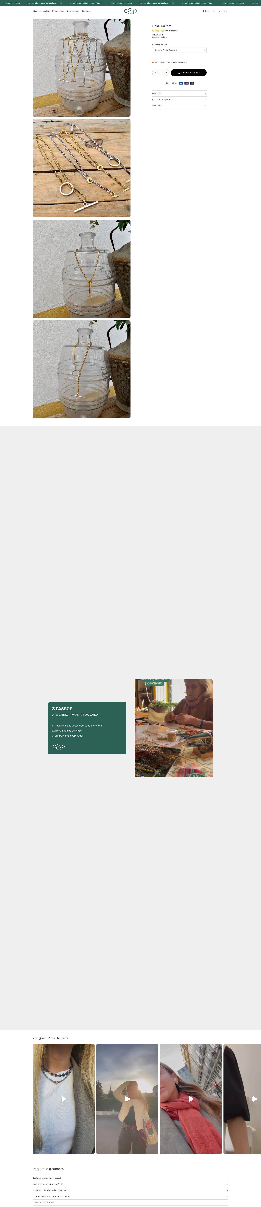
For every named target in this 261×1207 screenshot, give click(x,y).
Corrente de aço (159, 45)
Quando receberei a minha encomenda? (50, 1190)
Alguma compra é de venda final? (47, 1184)
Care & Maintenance (161, 100)
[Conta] (219, 11)
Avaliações (157, 106)
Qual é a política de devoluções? (47, 1178)
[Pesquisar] (214, 11)
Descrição (156, 93)
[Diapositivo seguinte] (225, 1099)
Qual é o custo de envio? (43, 1202)
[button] (158, 31)
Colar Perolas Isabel (28, 1194)
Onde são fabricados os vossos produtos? (51, 1196)
